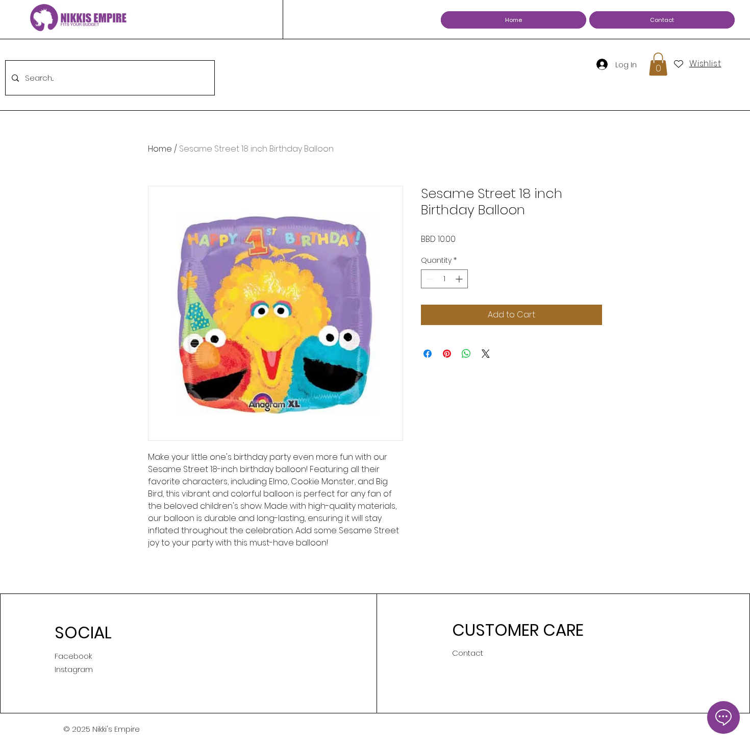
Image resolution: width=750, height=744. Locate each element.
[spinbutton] (444, 279)
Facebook (73, 656)
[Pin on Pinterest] (447, 354)
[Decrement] (428, 279)
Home (160, 149)
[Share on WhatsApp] (466, 354)
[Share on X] (486, 354)
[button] (658, 64)
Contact (467, 653)
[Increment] (460, 279)
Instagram (74, 669)
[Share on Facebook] (427, 354)
